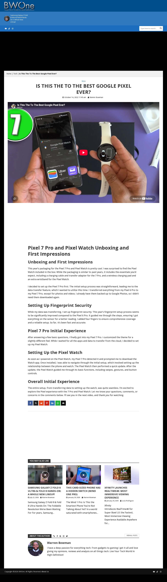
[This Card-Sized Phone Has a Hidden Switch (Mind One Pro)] (83, 474)
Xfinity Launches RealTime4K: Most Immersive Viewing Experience (117, 492)
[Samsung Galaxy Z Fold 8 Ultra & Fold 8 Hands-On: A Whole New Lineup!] (6, 18)
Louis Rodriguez (128, 501)
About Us (45, 571)
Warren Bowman (96, 97)
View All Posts (132, 535)
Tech (15, 73)
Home (8, 73)
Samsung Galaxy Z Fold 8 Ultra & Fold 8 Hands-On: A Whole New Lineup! (19, 18)
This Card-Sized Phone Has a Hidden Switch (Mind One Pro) (83, 491)
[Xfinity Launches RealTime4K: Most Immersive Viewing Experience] (122, 474)
